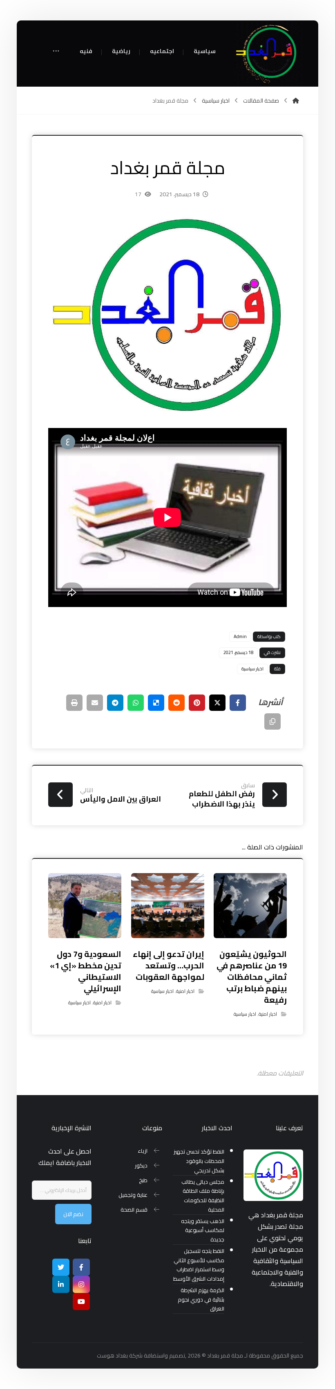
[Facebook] (81, 1267)
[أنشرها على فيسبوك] (238, 702)
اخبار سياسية (252, 669)
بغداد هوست (112, 1355)
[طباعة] (74, 702)
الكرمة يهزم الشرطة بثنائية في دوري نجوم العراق (201, 1300)
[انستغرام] (81, 1284)
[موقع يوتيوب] (81, 1301)
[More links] (56, 51)
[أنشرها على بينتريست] (197, 702)
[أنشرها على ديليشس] (156, 702)
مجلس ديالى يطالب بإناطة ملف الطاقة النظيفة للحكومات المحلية (202, 1195)
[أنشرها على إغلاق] (217, 702)
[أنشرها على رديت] (176, 702)
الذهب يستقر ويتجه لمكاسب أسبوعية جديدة (202, 1230)
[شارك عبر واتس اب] (135, 702)
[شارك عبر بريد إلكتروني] (95, 702)
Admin (240, 636)
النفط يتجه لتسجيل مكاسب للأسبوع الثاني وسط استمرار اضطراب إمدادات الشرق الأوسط (198, 1265)
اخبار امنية (268, 1014)
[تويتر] (60, 1267)
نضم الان (73, 1214)
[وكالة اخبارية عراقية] (268, 53)
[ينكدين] (60, 1284)
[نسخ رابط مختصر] (272, 721)
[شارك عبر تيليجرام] (115, 702)
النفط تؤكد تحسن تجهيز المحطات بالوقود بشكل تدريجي (199, 1161)
